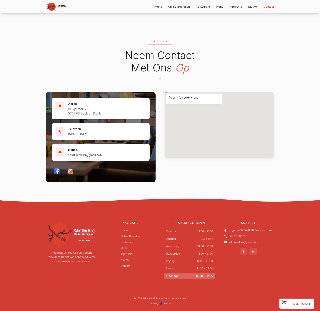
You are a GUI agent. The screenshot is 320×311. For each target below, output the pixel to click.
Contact (269, 6)
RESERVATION (301, 303)
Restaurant (203, 6)
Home (158, 6)
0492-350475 (78, 134)
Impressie (235, 6)
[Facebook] (57, 171)
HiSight (167, 303)
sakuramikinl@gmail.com (85, 155)
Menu (220, 6)
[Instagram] (70, 171)
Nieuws (253, 6)
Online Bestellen (179, 6)
